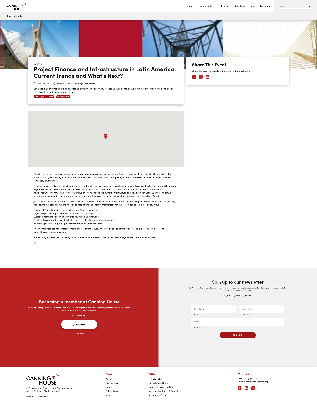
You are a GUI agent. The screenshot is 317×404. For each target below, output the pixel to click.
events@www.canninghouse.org (50, 232)
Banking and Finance (44, 97)
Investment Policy (157, 395)
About (109, 379)
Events (224, 6)
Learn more (79, 333)
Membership (112, 383)
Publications (239, 6)
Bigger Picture (42, 396)
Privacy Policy (155, 379)
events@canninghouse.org (256, 382)
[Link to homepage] (42, 379)
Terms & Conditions (158, 383)
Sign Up (237, 335)
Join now (79, 324)
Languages (265, 6)
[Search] (310, 6)
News (252, 6)
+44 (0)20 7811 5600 (253, 379)
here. (100, 223)
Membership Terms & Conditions (165, 391)
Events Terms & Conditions (162, 387)
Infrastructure (63, 97)
